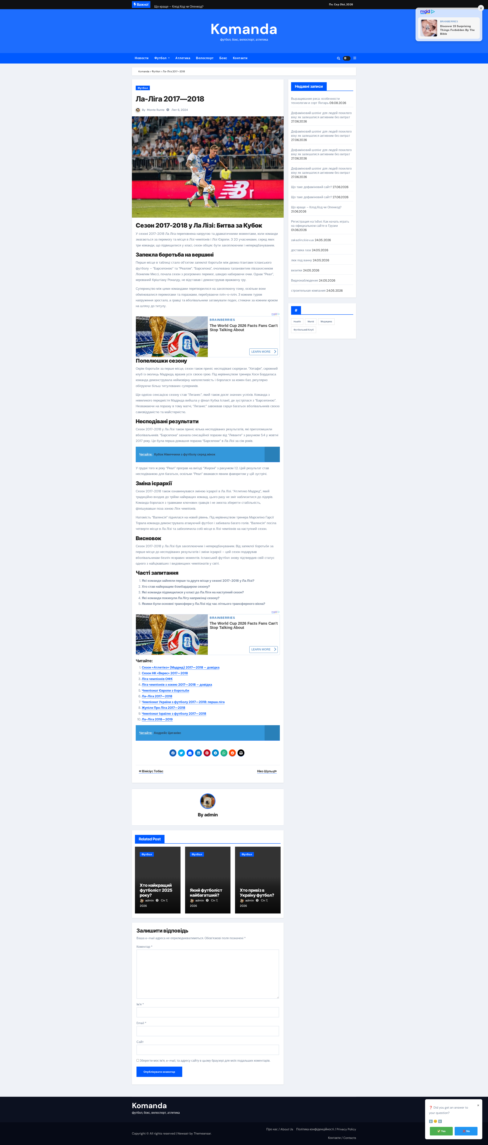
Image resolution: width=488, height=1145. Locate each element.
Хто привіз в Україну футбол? (257, 893)
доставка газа (301, 250)
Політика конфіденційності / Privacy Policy (326, 1129)
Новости (142, 58)
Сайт (140, 1042)
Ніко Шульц (265, 771)
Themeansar (202, 1133)
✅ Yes (441, 1131)
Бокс (223, 58)
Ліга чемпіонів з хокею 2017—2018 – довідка (177, 684)
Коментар (144, 947)
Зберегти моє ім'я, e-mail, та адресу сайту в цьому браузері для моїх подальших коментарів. (205, 1061)
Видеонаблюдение (304, 280)
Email (141, 1023)
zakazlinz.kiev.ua (302, 240)
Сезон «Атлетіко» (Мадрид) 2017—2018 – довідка (180, 667)
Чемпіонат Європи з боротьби (165, 690)
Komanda (244, 29)
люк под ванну (301, 260)
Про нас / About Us (279, 1129)
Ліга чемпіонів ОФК (157, 679)
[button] (354, 58)
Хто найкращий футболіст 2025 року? (156, 890)
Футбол (161, 58)
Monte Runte (156, 110)
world (310, 321)
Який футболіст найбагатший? (206, 893)
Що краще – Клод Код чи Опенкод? (316, 207)
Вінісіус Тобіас (152, 771)
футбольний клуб (304, 329)
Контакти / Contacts (342, 1138)
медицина (326, 321)
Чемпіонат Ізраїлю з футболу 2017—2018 (174, 713)
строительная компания (308, 291)
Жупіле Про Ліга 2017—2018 (163, 708)
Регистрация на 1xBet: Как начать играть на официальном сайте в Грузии (320, 224)
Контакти (240, 58)
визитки (296, 270)
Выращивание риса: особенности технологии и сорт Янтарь (315, 101)
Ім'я (140, 1004)
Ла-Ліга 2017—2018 (170, 98)
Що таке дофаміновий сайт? (311, 187)
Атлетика (182, 58)
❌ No (466, 1131)
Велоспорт (205, 58)
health (297, 321)
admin (211, 815)
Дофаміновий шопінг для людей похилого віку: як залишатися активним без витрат (321, 115)
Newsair (183, 1133)
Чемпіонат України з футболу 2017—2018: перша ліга (183, 702)
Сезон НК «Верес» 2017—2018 (165, 673)
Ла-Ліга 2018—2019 (157, 719)
